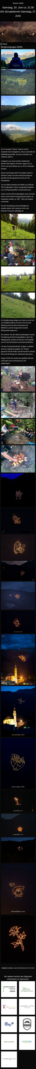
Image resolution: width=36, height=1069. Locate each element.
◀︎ (3, 34)
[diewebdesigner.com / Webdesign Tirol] (9, 1060)
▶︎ (34, 34)
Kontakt (32, 968)
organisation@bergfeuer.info (21, 968)
